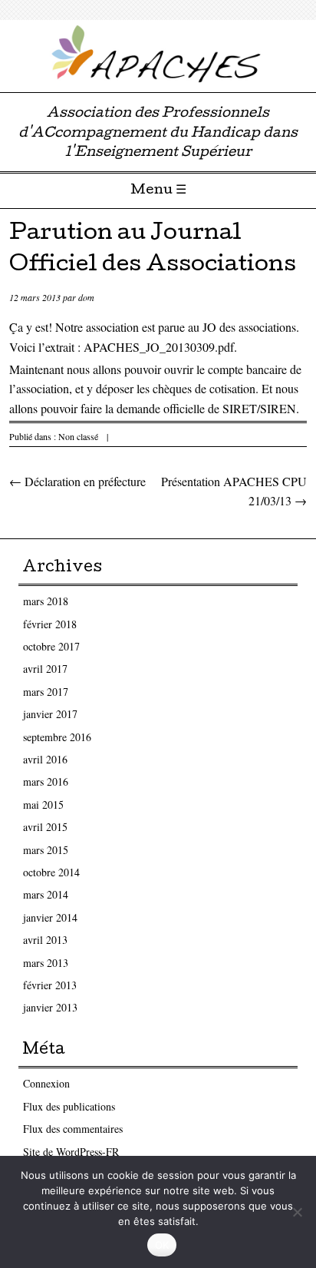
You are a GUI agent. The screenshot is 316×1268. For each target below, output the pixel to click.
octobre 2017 (51, 646)
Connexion (46, 1083)
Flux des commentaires (73, 1128)
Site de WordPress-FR (71, 1151)
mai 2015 (43, 804)
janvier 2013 (50, 1007)
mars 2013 (45, 962)
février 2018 (50, 624)
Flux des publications (69, 1106)
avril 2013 (45, 939)
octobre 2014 (51, 872)
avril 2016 (45, 759)
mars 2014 (45, 894)
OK (162, 1245)
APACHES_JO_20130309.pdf (159, 347)
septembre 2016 (57, 737)
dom (86, 297)
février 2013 (50, 985)
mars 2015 (45, 850)
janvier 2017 (50, 714)
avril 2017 (45, 668)
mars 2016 (45, 781)
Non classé (78, 436)
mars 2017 (45, 691)
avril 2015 (45, 826)
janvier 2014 (50, 917)
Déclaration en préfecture (77, 481)
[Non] (296, 1212)
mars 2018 (45, 601)
